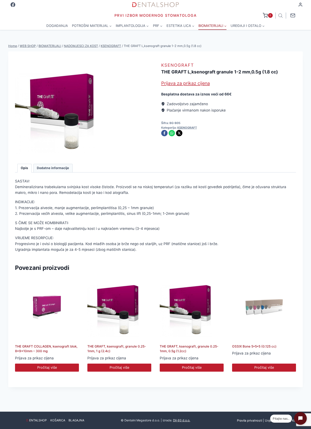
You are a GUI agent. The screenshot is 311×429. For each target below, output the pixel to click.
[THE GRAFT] (64, 107)
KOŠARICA (57, 420)
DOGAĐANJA (57, 25)
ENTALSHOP (36, 420)
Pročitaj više (47, 367)
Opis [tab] (24, 168)
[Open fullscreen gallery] (109, 152)
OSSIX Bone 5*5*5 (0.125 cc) (254, 346)
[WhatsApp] (172, 133)
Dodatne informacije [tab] (53, 168)
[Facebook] (13, 4)
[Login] (300, 4)
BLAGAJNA (76, 420)
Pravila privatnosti (249, 420)
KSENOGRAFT (177, 65)
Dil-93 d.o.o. (181, 420)
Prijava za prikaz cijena (185, 83)
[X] (179, 133)
